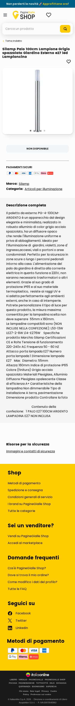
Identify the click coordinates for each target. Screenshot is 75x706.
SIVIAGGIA (61, 683)
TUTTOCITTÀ (42, 683)
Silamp (24, 184)
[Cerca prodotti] (65, 29)
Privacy (45, 691)
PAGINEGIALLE (36, 680)
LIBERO (13, 680)
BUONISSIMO (38, 687)
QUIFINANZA (24, 687)
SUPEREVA (51, 687)
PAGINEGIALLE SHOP (55, 680)
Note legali (35, 691)
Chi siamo (23, 691)
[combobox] (37, 29)
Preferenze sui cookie (41, 694)
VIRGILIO (23, 680)
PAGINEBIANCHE (27, 683)
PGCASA (13, 683)
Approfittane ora (55, 4)
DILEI (52, 683)
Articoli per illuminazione (43, 189)
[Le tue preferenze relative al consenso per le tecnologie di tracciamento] (68, 699)
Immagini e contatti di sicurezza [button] (30, 451)
